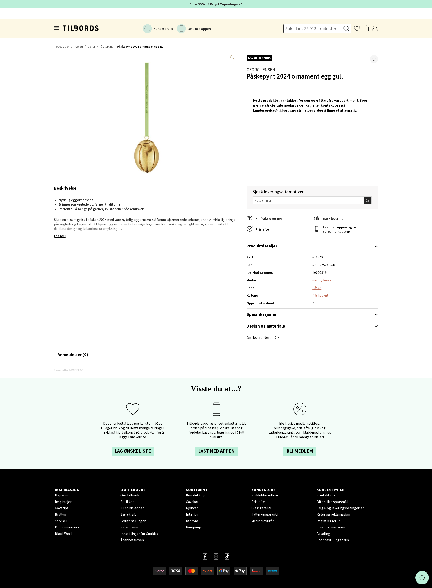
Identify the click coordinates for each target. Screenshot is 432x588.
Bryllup (60, 514)
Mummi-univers (67, 527)
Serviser (61, 520)
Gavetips (61, 508)
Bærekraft (128, 514)
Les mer (60, 236)
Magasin (61, 495)
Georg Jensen (261, 69)
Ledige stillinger (133, 520)
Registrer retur (328, 520)
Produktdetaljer (262, 246)
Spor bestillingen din (333, 540)
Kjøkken (192, 508)
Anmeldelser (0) (73, 354)
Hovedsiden (62, 47)
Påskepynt (106, 47)
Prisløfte (262, 229)
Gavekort (193, 501)
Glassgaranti (261, 508)
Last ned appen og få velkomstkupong (339, 229)
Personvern (129, 527)
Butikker (127, 501)
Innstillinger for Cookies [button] (139, 533)
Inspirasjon (63, 501)
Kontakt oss (326, 495)
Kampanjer (194, 527)
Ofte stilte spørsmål (332, 501)
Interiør (78, 47)
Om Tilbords (130, 495)
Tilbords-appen (132, 508)
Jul (57, 540)
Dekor (91, 47)
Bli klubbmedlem (264, 495)
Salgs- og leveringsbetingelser (340, 508)
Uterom (192, 520)
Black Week (63, 533)
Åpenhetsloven (132, 540)
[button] (374, 59)
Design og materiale (266, 326)
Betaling (323, 533)
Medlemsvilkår (262, 520)
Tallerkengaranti (264, 514)
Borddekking (195, 495)
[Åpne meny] (56, 28)
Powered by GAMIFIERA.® (68, 370)
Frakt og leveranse (331, 527)
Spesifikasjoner (262, 314)
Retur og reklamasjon (333, 514)
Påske (316, 287)
